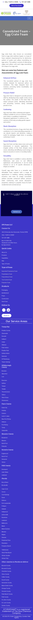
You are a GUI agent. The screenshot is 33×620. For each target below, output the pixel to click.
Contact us (16, 211)
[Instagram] (8, 310)
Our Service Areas (16, 321)
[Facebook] (4, 310)
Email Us (6, 315)
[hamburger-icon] (29, 18)
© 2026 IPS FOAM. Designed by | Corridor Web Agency (16, 617)
